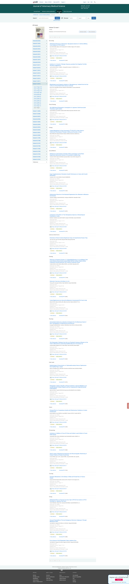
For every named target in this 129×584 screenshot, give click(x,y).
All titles (34, 575)
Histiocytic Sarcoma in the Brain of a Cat (59, 281)
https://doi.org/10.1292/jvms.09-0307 (59, 96)
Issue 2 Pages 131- (37, 105)
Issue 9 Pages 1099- (38, 92)
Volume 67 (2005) (36, 121)
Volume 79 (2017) (36, 65)
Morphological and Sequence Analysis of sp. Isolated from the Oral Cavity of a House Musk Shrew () (69, 85)
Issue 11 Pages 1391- (38, 88)
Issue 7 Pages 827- (37, 96)
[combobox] (73, 18)
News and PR (56, 2)
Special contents (62, 578)
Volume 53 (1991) (36, 159)
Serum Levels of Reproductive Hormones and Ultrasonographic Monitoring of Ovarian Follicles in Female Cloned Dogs (68, 454)
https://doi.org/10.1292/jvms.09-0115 (59, 119)
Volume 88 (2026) (36, 40)
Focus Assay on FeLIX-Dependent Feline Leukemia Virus (63, 540)
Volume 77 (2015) (36, 70)
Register (119, 579)
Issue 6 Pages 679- (37, 98)
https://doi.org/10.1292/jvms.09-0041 (59, 377)
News (60, 575)
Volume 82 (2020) (36, 57)
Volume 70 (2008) (36, 113)
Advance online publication (48, 11)
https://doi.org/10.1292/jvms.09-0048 (59, 142)
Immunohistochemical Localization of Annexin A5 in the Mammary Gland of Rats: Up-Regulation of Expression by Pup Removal (68, 322)
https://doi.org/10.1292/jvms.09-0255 (59, 248)
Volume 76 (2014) (36, 73)
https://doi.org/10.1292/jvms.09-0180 (59, 186)
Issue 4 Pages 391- (37, 102)
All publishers (35, 578)
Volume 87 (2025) (36, 43)
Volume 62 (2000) (36, 135)
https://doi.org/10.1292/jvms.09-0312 (59, 291)
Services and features (50, 576)
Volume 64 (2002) (36, 129)
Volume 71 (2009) (36, 111)
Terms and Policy (49, 580)
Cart (88, 2)
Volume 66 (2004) (36, 124)
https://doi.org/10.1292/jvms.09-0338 (59, 55)
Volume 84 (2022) (36, 51)
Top (62, 570)
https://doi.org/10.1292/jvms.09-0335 (59, 334)
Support (63, 2)
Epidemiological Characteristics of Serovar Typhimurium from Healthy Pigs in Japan (68, 366)
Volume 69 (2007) (36, 116)
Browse (41, 2)
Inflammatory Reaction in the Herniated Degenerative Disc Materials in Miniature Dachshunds (69, 195)
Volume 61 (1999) (36, 138)
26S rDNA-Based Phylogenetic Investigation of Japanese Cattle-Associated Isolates (68, 108)
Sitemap (74, 581)
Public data (48, 578)
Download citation (83, 31)
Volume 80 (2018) (36, 62)
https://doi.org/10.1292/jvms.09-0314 (59, 511)
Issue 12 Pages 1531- (38, 87)
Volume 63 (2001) (36, 132)
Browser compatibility (77, 576)
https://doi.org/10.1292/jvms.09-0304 (59, 226)
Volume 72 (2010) (36, 83)
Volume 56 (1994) (36, 151)
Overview (48, 575)
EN (91, 2)
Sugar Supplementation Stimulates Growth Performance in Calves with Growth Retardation (68, 174)
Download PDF (62, 60)
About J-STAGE (48, 2)
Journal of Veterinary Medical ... (45, 14)
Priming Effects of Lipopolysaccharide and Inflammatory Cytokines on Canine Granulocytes (68, 410)
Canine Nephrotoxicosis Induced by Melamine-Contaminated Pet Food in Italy (68, 300)
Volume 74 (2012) (36, 78)
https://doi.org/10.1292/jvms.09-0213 (59, 399)
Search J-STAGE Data (37, 581)
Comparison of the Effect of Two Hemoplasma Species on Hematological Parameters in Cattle (67, 215)
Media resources (62, 580)
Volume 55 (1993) (36, 154)
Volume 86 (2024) (36, 46)
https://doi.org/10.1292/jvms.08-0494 (59, 422)
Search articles (36, 580)
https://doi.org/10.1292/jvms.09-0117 (59, 465)
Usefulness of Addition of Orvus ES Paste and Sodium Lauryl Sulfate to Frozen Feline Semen (68, 434)
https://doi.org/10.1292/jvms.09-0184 (59, 532)
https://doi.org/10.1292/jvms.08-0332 (59, 445)
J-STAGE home (35, 14)
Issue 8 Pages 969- (37, 94)
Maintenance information (64, 576)
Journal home (37, 11)
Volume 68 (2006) (36, 119)
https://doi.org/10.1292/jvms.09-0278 (59, 310)
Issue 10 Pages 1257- (38, 90)
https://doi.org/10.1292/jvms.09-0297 (59, 273)
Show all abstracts (92, 31)
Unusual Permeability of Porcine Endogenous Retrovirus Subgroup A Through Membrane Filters (68, 520)
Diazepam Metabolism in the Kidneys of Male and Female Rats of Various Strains (67, 477)
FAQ (73, 578)
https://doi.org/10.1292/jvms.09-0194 (59, 551)
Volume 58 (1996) (36, 146)
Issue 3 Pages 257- (37, 104)
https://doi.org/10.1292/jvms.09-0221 (59, 206)
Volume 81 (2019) (36, 59)
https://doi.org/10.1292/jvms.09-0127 (59, 488)
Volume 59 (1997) (36, 143)
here (125, 582)
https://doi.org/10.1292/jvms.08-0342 (59, 76)
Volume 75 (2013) (36, 75)
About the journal (68, 11)
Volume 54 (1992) (36, 156)
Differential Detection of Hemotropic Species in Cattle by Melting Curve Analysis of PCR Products (68, 44)
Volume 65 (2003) (36, 127)
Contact (74, 580)
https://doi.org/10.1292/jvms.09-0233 (59, 354)
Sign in (84, 2)
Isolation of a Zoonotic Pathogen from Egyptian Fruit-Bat (68, 64)
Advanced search (56, 20)
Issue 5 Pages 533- (37, 100)
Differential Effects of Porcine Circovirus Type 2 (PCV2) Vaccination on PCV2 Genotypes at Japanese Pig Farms (68, 500)
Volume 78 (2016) (36, 67)
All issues (59, 11)
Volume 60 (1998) (36, 140)
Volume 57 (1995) (36, 148)
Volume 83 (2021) (36, 54)
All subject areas (36, 576)
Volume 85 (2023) (36, 48)
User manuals (75, 575)
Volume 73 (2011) (36, 81)
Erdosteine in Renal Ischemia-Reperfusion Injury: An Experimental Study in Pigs (68, 238)
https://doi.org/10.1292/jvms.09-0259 (59, 165)
